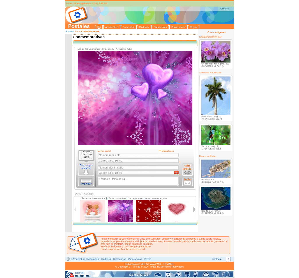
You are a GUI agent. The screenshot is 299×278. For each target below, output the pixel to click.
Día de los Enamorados (93, 198)
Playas (147, 259)
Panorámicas (135, 259)
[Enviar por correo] (187, 181)
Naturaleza (93, 259)
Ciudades (106, 259)
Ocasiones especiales (156, 198)
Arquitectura (78, 259)
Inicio (78, 31)
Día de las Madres (116, 198)
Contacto (225, 8)
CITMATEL (168, 264)
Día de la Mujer (135, 198)
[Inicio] (99, 27)
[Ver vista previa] (187, 169)
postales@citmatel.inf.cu (138, 246)
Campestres (119, 259)
